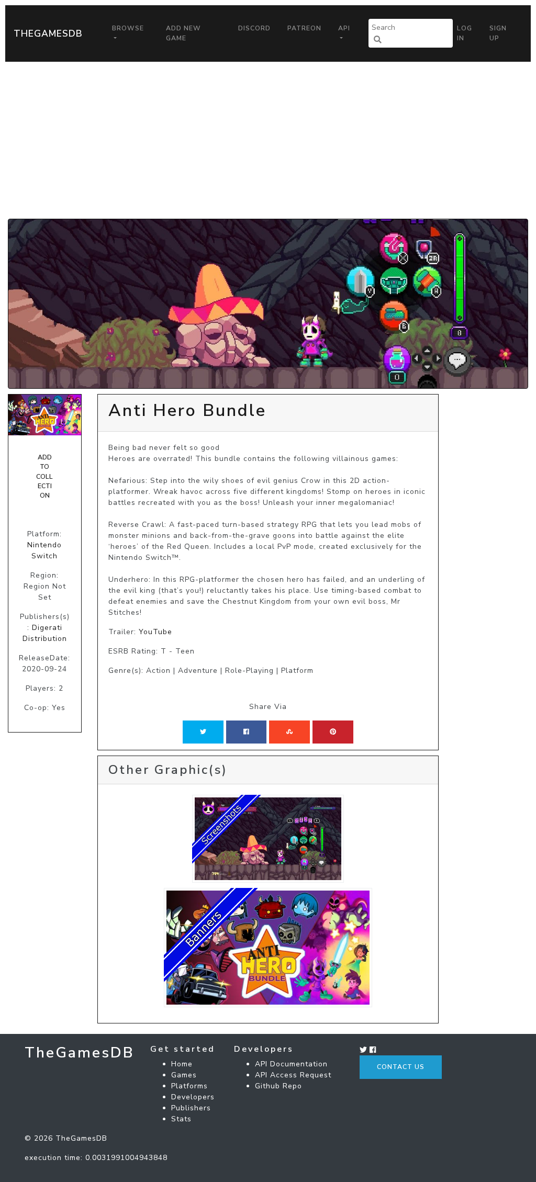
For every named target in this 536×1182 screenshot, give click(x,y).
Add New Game (183, 33)
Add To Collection (44, 476)
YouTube (155, 632)
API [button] (344, 28)
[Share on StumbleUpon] (289, 732)
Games (184, 1075)
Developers (193, 1097)
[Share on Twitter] (203, 732)
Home (182, 1064)
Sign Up (498, 33)
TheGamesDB (48, 33)
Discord (254, 28)
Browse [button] (128, 28)
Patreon (304, 28)
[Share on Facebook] (246, 732)
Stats (181, 1119)
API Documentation (291, 1064)
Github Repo (278, 1086)
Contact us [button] (401, 1067)
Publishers (191, 1108)
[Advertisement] (268, 140)
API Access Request (293, 1075)
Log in (464, 33)
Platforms (189, 1086)
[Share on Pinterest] (332, 732)
